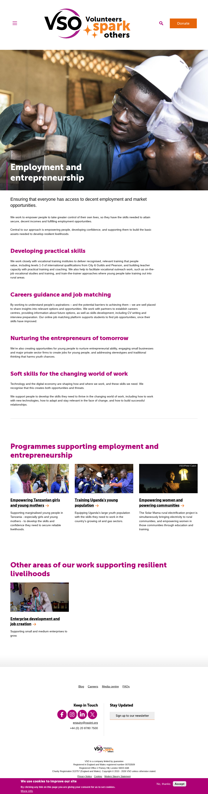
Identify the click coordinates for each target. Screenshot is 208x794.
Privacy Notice (84, 776)
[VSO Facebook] (62, 714)
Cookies (98, 776)
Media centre (110, 686)
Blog (81, 686)
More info (27, 791)
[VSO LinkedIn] (82, 714)
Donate (183, 23)
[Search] (161, 23)
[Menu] (15, 23)
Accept (179, 783)
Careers (93, 686)
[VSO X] (92, 714)
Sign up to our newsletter (132, 715)
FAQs (126, 686)
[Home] (88, 23)
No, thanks (163, 783)
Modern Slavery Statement (117, 776)
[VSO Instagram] (72, 714)
